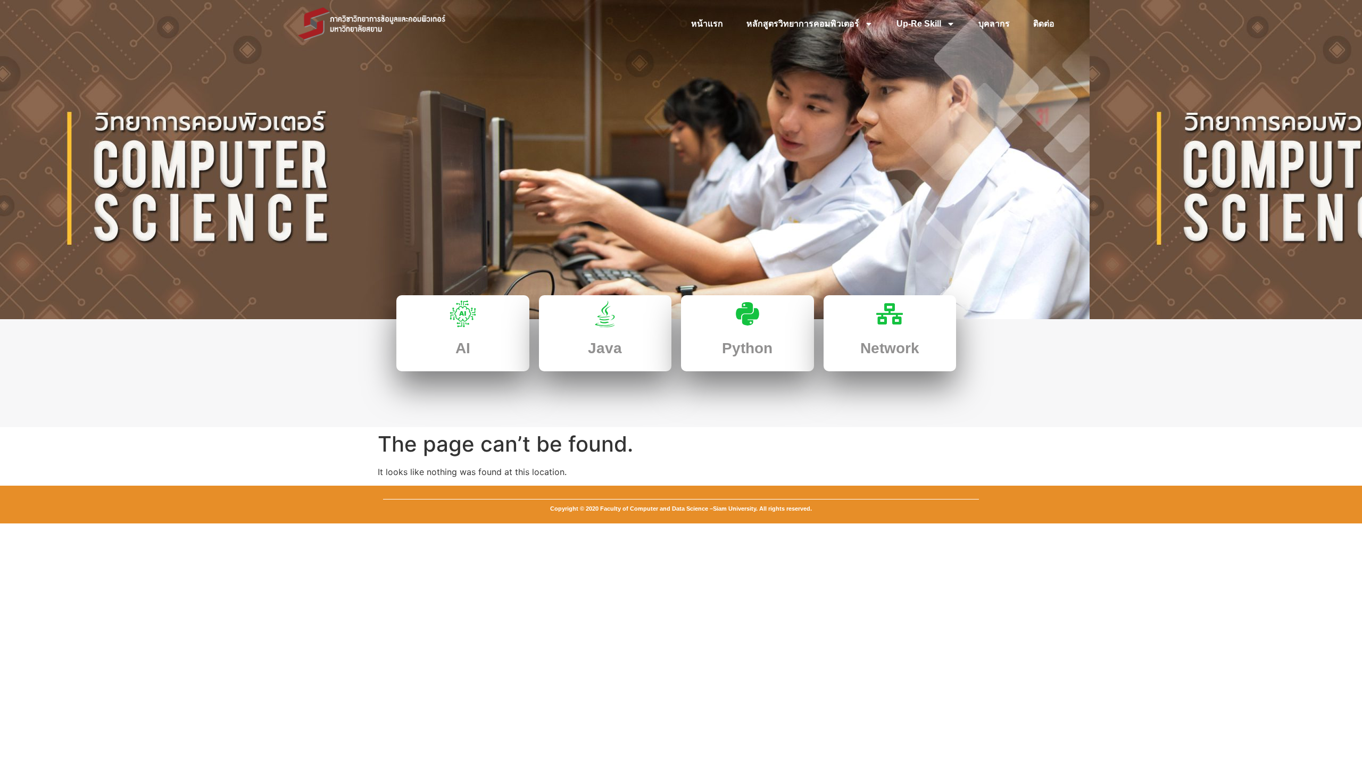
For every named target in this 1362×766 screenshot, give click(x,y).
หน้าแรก (707, 23)
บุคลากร (994, 23)
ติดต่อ (1043, 23)
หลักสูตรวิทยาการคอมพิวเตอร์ (802, 23)
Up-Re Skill (918, 23)
